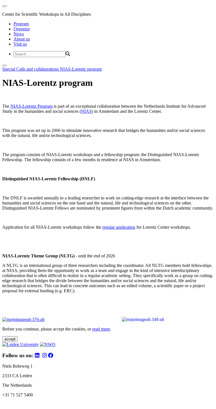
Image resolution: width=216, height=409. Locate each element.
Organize (22, 28)
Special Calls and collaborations (31, 69)
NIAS (86, 111)
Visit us (20, 44)
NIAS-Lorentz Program (31, 106)
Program (21, 23)
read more (101, 329)
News (19, 34)
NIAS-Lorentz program (81, 69)
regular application (118, 227)
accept (9, 339)
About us (22, 39)
